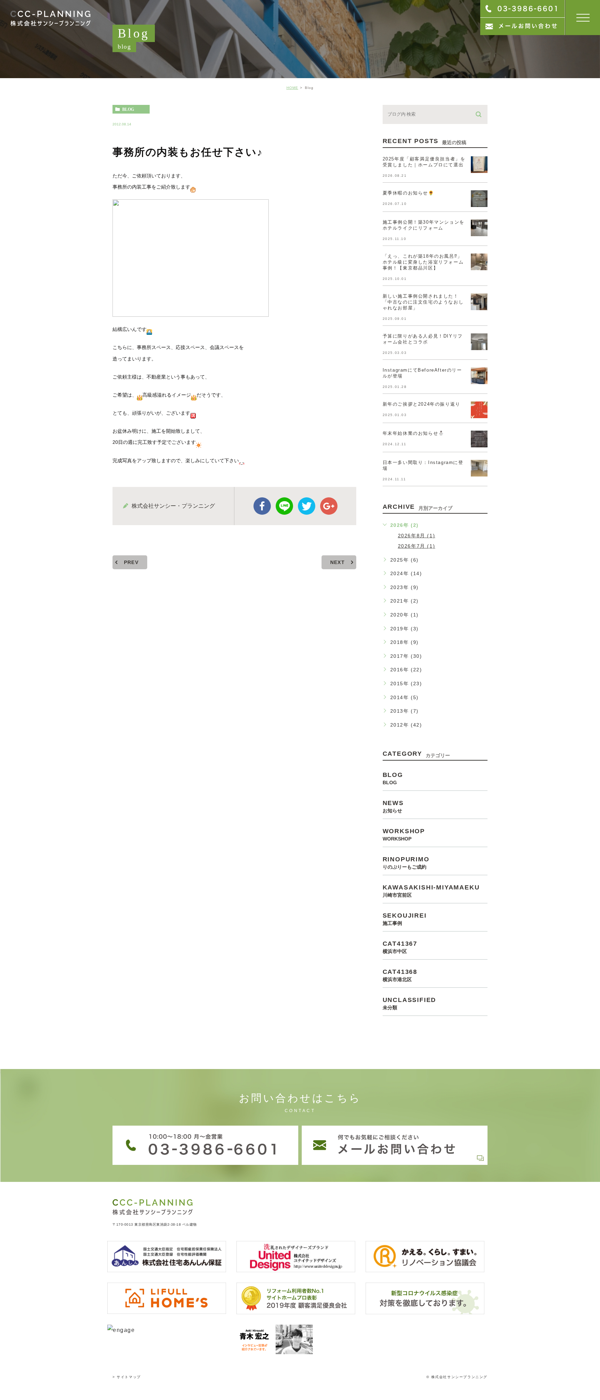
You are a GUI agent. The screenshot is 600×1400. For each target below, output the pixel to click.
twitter (306, 506)
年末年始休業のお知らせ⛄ (413, 433)
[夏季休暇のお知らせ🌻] (479, 198)
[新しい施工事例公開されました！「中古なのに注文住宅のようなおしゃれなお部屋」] (479, 301)
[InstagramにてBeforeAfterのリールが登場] (479, 375)
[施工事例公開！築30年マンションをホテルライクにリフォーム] (479, 227)
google (329, 506)
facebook (262, 506)
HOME (292, 88)
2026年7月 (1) (416, 546)
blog (128, 109)
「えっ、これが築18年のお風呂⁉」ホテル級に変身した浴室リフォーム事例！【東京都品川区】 (423, 262)
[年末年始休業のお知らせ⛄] (479, 439)
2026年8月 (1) (416, 535)
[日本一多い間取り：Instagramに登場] (479, 468)
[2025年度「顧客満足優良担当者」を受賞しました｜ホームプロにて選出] (479, 164)
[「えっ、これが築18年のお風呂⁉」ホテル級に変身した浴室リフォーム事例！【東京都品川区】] (479, 262)
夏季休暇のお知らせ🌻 (408, 193)
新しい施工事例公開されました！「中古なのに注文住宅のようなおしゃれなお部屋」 (423, 301)
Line (284, 506)
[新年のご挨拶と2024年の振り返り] (479, 409)
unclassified (409, 1003)
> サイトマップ (126, 1377)
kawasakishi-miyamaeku (431, 890)
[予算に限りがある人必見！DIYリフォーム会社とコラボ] (479, 341)
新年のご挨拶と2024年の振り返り (421, 404)
